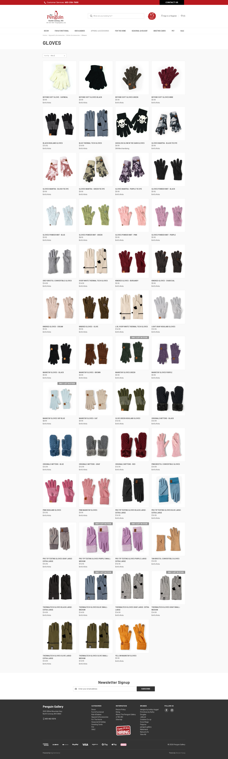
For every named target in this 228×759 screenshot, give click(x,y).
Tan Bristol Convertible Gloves (165, 559)
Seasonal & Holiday (139, 31)
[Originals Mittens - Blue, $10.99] (59, 444)
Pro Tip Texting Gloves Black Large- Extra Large (130, 511)
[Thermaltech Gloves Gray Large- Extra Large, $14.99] (132, 587)
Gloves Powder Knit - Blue (54, 235)
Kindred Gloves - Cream (53, 327)
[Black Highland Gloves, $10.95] (59, 123)
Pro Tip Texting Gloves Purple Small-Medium (95, 560)
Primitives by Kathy (147, 712)
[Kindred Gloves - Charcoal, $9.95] (168, 261)
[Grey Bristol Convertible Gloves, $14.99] (59, 261)
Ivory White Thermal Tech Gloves (93, 281)
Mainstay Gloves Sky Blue (54, 418)
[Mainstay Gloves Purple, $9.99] (168, 352)
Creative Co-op (145, 719)
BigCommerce (55, 753)
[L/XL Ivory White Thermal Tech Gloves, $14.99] (132, 307)
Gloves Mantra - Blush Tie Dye (56, 189)
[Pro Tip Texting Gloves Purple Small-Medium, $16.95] (95, 539)
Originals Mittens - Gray (89, 464)
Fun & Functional (62, 31)
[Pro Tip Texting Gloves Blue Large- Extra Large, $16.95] (168, 490)
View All (143, 734)
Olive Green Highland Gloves (127, 418)
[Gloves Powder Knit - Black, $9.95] (168, 169)
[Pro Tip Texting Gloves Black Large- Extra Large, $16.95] (132, 490)
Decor (46, 31)
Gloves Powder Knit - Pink (126, 235)
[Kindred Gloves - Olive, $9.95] (95, 307)
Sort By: (46, 55)
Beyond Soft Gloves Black (90, 97)
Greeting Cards (159, 31)
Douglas (143, 714)
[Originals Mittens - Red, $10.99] (132, 444)
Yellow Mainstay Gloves (125, 656)
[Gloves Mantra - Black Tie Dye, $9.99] (168, 123)
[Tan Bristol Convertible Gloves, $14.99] (168, 539)
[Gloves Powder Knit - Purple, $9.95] (168, 215)
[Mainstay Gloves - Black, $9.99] (59, 352)
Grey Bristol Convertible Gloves (57, 281)
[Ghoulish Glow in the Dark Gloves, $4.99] (132, 123)
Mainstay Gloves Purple (162, 372)
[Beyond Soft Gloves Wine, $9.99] (168, 77)
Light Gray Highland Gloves (163, 327)
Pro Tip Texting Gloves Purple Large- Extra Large (131, 560)
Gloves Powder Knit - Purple (164, 235)
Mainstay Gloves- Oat (88, 418)
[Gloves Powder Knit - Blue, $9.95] (59, 215)
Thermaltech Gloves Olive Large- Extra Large (57, 657)
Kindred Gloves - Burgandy (126, 281)
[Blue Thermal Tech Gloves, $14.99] (95, 123)
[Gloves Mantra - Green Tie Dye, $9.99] (95, 169)
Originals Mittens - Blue (53, 464)
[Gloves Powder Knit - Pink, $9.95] (132, 215)
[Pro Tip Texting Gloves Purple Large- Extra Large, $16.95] (132, 539)
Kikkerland (144, 729)
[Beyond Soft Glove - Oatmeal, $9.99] (59, 77)
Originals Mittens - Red (125, 464)
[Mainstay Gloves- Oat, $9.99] (95, 398)
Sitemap (119, 719)
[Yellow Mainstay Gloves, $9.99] (132, 636)
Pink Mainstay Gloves (88, 510)
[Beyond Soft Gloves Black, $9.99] (95, 77)
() (184, 16)
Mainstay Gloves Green (125, 372)
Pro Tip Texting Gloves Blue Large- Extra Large (166, 511)
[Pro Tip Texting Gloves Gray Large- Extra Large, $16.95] (59, 539)
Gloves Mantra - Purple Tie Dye (128, 189)
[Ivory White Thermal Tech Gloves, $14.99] (95, 261)
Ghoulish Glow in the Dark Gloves (130, 143)
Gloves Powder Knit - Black (163, 189)
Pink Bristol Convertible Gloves (166, 464)
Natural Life (144, 732)
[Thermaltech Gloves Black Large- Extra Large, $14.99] (59, 587)
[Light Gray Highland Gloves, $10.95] (168, 307)
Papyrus (143, 724)
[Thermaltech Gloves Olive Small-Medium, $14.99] (95, 636)
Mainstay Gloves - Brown (89, 372)
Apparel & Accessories (100, 31)
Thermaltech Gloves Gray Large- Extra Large (132, 608)
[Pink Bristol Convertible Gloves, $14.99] (168, 444)
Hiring (118, 712)
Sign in (165, 16)
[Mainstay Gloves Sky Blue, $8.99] (59, 398)
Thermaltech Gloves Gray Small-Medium (166, 608)
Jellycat (143, 717)
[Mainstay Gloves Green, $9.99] (132, 352)
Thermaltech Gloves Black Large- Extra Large (57, 608)
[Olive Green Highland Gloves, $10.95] (132, 398)
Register (174, 16)
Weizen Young (180, 753)
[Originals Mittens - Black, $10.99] (168, 398)
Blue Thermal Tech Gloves (90, 143)
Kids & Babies (80, 31)
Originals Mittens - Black (163, 418)
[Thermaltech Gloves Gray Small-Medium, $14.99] (168, 587)
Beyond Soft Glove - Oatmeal (55, 97)
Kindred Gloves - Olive (88, 327)
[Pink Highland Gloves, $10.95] (59, 490)
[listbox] (58, 55)
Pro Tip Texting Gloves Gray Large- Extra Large (58, 560)
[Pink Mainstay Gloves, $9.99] (95, 490)
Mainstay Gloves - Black (53, 372)
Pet (173, 31)
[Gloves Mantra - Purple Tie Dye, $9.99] (132, 169)
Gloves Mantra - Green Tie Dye (92, 189)
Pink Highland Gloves (52, 510)
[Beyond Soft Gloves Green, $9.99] (132, 77)
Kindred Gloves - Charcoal (163, 281)
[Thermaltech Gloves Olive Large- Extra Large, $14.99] (59, 636)
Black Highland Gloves (53, 143)
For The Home (120, 31)
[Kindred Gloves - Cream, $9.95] (59, 307)
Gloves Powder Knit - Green (90, 235)
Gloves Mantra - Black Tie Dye (164, 143)
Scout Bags (144, 722)
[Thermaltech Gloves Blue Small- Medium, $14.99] (95, 587)
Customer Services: (62, 2)
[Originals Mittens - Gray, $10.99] (95, 444)
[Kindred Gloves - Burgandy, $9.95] (132, 261)
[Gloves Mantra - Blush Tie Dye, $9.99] (59, 169)
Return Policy (121, 709)
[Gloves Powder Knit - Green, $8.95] (95, 215)
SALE (182, 31)
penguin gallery (146, 727)
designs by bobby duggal (149, 709)
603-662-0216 (50, 719)
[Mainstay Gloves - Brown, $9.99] (95, 352)
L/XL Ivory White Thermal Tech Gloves (131, 327)
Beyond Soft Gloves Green (126, 97)
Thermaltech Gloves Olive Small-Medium (93, 657)
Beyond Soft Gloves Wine (162, 97)
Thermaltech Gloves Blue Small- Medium (93, 608)
